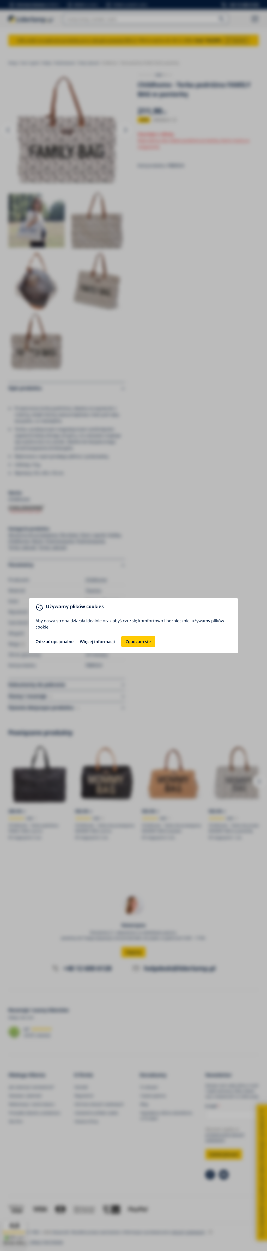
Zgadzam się (138, 641)
